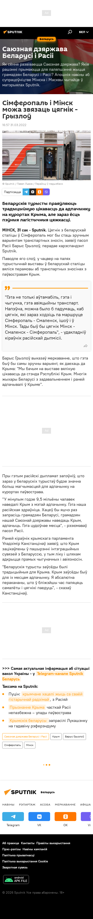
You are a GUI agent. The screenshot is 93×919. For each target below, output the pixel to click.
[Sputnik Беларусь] (13, 34)
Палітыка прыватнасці (18, 855)
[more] (85, 345)
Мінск (29, 745)
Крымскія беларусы (29, 720)
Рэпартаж (27, 804)
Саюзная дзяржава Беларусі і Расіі (25, 736)
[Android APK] (16, 880)
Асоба (45, 804)
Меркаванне (65, 804)
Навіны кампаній (35, 849)
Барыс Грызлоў (74, 736)
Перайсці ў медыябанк (49, 183)
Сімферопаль (12, 745)
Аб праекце (10, 843)
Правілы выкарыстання (53, 843)
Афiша (85, 804)
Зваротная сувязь (15, 867)
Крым (56, 736)
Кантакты (28, 843)
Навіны (8, 804)
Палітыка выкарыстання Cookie (25, 861)
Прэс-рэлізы (11, 849)
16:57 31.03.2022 (14, 125)
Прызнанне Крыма (27, 707)
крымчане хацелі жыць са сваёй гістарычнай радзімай (46, 696)
